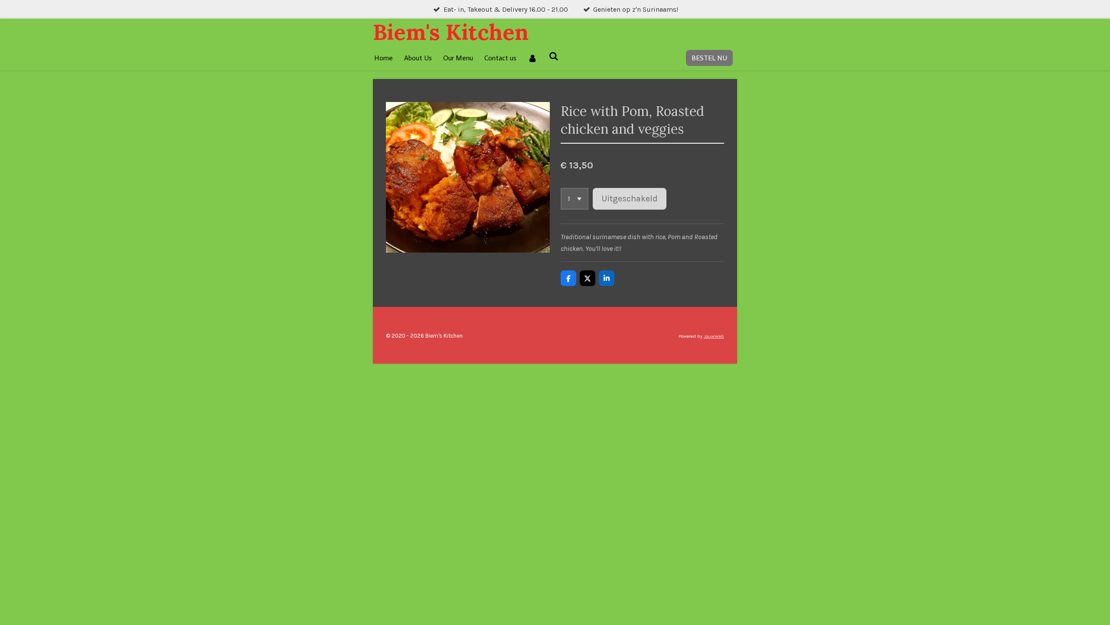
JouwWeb (714, 336)
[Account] (532, 58)
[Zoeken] (553, 56)
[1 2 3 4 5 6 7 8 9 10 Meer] (574, 199)
